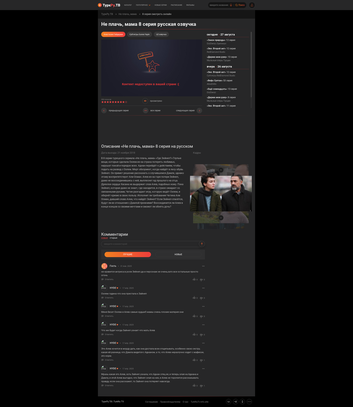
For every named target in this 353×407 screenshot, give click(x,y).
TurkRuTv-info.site (199, 402)
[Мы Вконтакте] (228, 401)
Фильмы (190, 5)
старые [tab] (113, 238)
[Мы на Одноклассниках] (242, 401)
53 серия (219, 82)
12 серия (221, 50)
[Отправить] (202, 244)
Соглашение (151, 402)
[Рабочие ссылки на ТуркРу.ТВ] (249, 401)
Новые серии (161, 5)
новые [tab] (104, 238)
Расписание (176, 5)
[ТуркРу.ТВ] (109, 5)
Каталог (128, 5)
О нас (185, 402)
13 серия (222, 59)
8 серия (221, 99)
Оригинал (221, 43)
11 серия (221, 107)
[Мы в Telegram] (235, 401)
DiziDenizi (211, 43)
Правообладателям (170, 402)
